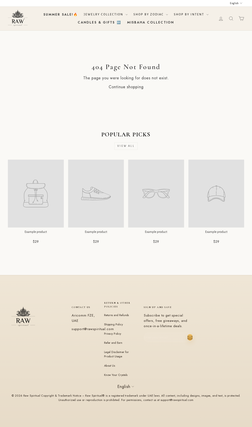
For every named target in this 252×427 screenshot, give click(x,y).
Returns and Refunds (116, 315)
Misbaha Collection (150, 22)
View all (126, 146)
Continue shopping (126, 87)
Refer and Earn (113, 343)
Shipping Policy (113, 324)
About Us (109, 366)
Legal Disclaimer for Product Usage (116, 354)
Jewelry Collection (104, 14)
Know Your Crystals (116, 375)
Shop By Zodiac (149, 14)
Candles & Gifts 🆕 (99, 22)
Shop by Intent (190, 14)
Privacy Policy (112, 334)
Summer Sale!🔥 (61, 14)
